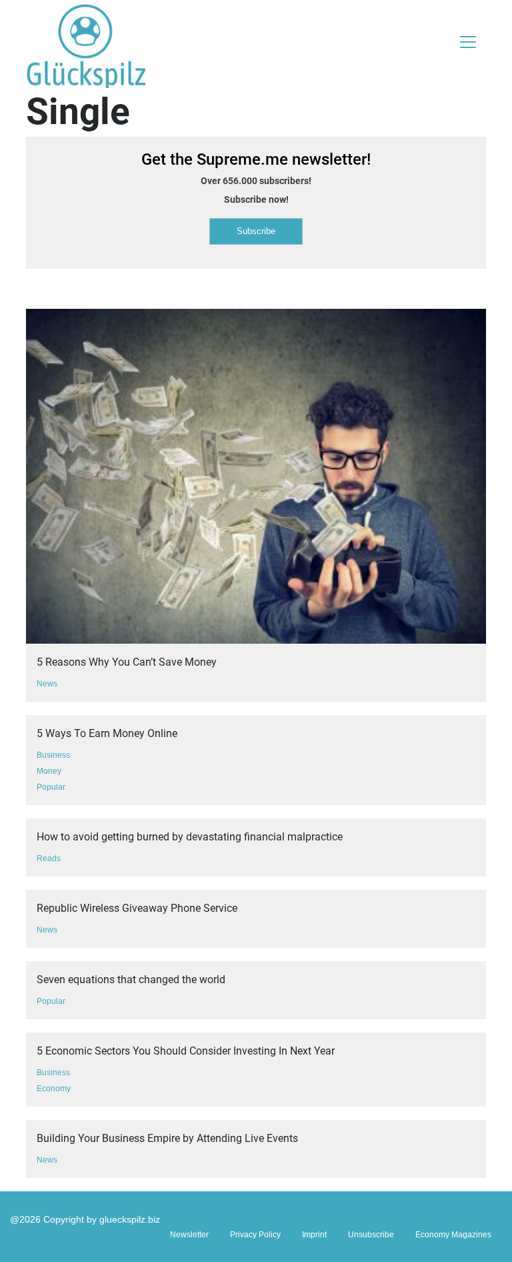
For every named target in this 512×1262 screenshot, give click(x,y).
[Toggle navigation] (468, 42)
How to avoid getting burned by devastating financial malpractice (190, 836)
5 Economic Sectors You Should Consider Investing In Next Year (186, 1051)
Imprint (314, 1234)
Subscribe (256, 231)
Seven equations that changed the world (131, 979)
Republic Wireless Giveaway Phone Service (137, 908)
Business (53, 755)
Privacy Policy (255, 1234)
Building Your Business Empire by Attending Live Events (167, 1138)
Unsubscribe (371, 1234)
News (47, 684)
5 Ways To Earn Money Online (107, 733)
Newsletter (189, 1234)
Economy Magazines (453, 1234)
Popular (51, 787)
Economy (54, 1089)
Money (49, 771)
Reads (49, 858)
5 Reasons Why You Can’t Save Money (127, 662)
